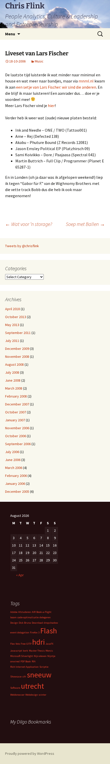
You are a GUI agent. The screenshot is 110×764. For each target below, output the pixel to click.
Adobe (13, 612)
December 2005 (17, 491)
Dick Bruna (25, 622)
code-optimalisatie (28, 617)
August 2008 (14, 364)
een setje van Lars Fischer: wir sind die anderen (56, 87)
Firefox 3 (34, 632)
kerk (25, 650)
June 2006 (12, 459)
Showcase (15, 676)
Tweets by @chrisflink (22, 246)
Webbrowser (17, 694)
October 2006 (15, 436)
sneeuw (39, 674)
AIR (34, 612)
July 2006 (12, 451)
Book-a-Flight (43, 612)
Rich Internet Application (24, 666)
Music (39, 61)
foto (18, 643)
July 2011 (12, 340)
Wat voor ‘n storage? (28, 224)
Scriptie (43, 666)
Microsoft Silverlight (21, 656)
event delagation (19, 632)
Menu (10, 33)
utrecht (32, 686)
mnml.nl (86, 80)
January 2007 (15, 420)
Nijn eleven (40, 656)
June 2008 (12, 380)
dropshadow (51, 622)
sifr (24, 676)
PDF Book (25, 661)
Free (23, 643)
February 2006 (16, 475)
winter (42, 694)
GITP (28, 643)
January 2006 (15, 483)
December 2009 (17, 348)
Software (15, 687)
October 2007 (15, 412)
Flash (48, 630)
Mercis (49, 650)
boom (13, 617)
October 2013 (15, 317)
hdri (38, 642)
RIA (34, 661)
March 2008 (13, 388)
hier (51, 105)
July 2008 (12, 372)
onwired (15, 661)
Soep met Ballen (85, 224)
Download (37, 622)
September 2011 (18, 332)
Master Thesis (37, 650)
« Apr (20, 575)
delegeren (45, 617)
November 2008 (17, 356)
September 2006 (18, 444)
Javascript (16, 650)
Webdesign (31, 694)
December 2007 (17, 404)
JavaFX (49, 643)
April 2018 (12, 309)
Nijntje (51, 656)
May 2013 (12, 324)
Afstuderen (24, 612)
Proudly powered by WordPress (29, 753)
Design (14, 622)
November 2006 (17, 428)
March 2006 (13, 467)
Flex (12, 643)
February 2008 (16, 396)
